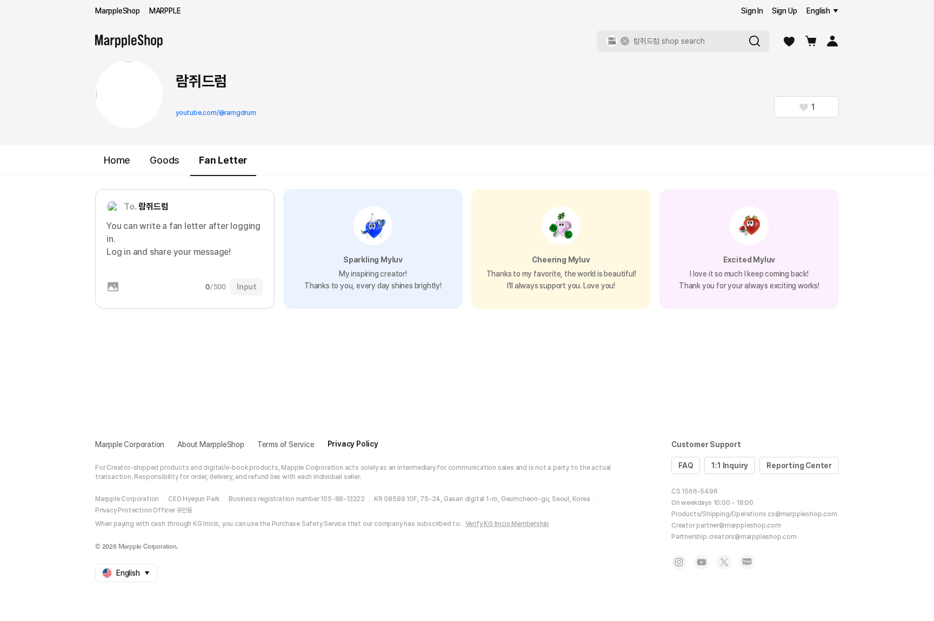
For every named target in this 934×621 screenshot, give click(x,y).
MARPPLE (165, 10)
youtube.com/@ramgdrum (216, 113)
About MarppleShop (210, 444)
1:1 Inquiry (729, 465)
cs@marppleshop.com (802, 514)
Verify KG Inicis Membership (507, 524)
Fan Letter (223, 160)
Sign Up (784, 10)
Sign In (752, 10)
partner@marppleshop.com (738, 525)
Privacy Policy (353, 444)
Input (247, 286)
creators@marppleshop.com (753, 537)
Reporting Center (799, 465)
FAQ (685, 465)
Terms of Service (286, 444)
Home (117, 160)
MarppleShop (117, 10)
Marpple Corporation (129, 444)
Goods (164, 160)
